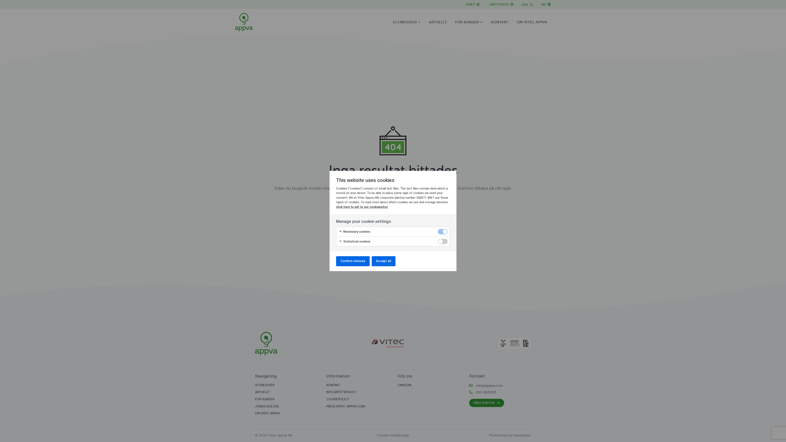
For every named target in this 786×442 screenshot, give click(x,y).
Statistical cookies (356, 241)
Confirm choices (352, 261)
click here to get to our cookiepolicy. (362, 207)
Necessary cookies (356, 231)
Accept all (383, 261)
